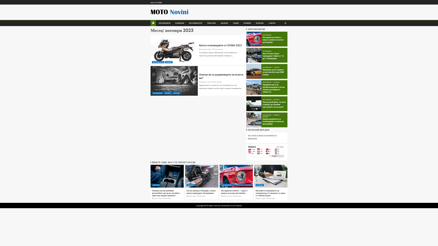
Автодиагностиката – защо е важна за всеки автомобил (273, 39)
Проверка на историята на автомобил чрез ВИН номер (273, 72)
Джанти (224, 23)
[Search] (285, 23)
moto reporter (218, 49)
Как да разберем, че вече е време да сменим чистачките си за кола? (274, 104)
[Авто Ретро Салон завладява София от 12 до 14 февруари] (253, 55)
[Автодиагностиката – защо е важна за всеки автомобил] (253, 39)
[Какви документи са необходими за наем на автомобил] (253, 120)
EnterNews (226, 205)
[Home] (153, 23)
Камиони (179, 23)
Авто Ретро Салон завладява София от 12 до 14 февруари (273, 56)
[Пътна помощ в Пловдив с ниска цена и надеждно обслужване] (201, 176)
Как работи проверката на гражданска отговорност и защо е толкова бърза (270, 193)
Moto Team (167, 198)
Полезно (260, 23)
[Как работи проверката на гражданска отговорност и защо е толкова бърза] (270, 176)
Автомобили (164, 23)
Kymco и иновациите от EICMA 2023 (220, 45)
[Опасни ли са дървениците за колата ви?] (174, 81)
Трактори (211, 23)
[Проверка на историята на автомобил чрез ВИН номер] (253, 71)
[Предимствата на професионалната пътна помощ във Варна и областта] (253, 87)
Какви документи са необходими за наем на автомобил (273, 121)
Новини (247, 23)
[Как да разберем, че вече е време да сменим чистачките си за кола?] (253, 103)
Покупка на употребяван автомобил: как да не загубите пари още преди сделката (166, 193)
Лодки (236, 23)
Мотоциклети (195, 23)
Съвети (272, 23)
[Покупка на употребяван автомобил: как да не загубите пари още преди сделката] (167, 176)
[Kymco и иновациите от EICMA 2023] (174, 50)
